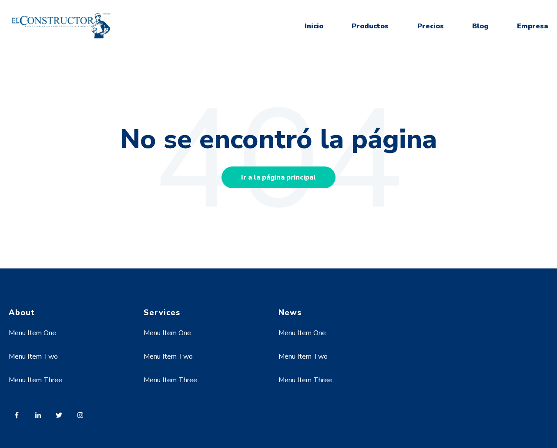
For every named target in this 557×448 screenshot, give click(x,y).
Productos (370, 26)
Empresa (532, 26)
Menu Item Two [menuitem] (33, 356)
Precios (430, 26)
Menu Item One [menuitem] (32, 333)
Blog (480, 26)
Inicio (314, 26)
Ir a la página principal (278, 177)
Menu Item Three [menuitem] (35, 380)
